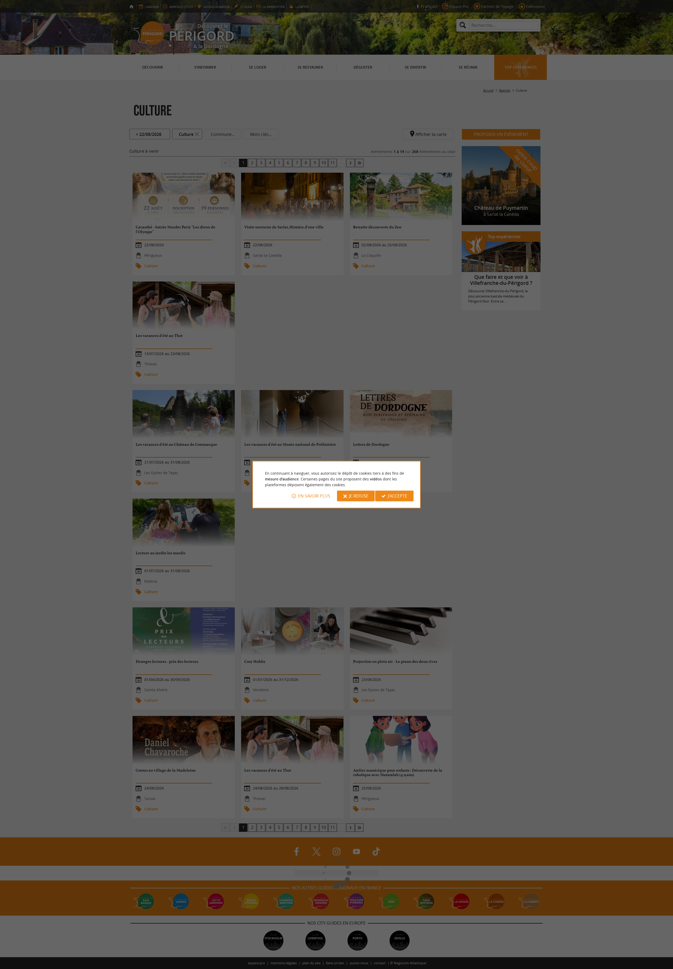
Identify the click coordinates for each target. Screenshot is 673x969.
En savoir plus (314, 496)
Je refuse (358, 496)
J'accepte (397, 496)
